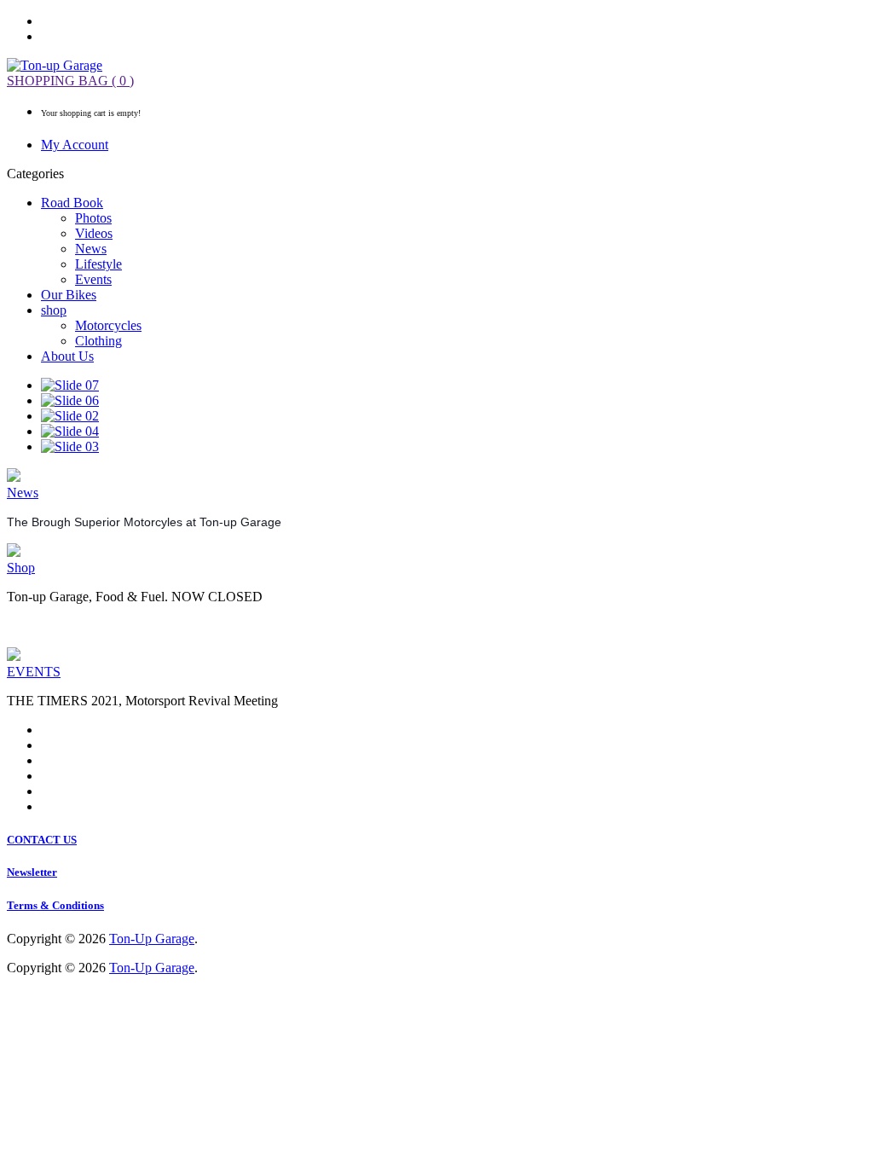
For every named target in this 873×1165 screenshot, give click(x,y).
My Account (74, 144)
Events (93, 279)
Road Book (72, 202)
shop (53, 310)
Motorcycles (108, 325)
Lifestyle (98, 264)
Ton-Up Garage (151, 938)
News (91, 248)
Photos (93, 218)
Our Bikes (68, 294)
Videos (94, 233)
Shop (21, 567)
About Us (67, 356)
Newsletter (32, 872)
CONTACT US (42, 839)
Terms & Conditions (55, 905)
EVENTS (34, 671)
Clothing (98, 340)
